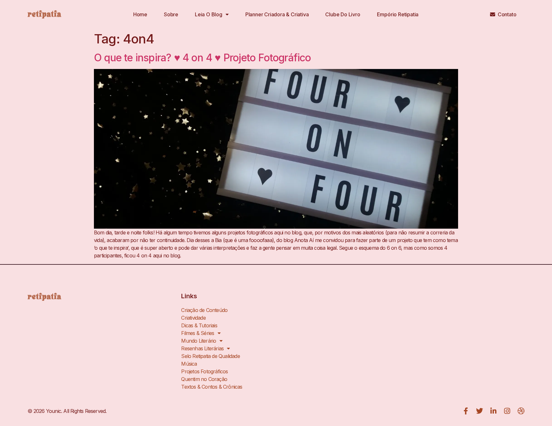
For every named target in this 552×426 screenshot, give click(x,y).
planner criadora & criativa (277, 14)
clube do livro (342, 14)
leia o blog (208, 14)
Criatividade (193, 318)
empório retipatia (398, 14)
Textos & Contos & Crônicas (211, 387)
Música (189, 364)
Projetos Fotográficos (204, 371)
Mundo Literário (198, 341)
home (140, 14)
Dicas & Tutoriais (199, 325)
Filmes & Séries (197, 333)
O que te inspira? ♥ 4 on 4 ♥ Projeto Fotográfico (202, 57)
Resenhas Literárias (202, 348)
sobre (171, 14)
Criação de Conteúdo (204, 310)
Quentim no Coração (204, 379)
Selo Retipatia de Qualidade (210, 356)
